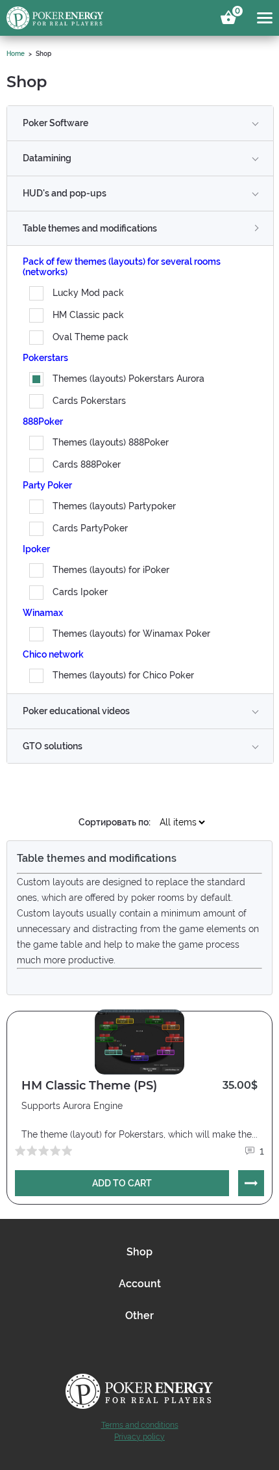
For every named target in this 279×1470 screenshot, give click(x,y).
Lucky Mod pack (88, 292)
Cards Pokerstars (89, 400)
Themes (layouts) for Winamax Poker (131, 633)
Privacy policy (139, 1436)
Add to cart (122, 1183)
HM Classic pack (88, 315)
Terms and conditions (139, 1425)
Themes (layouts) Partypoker (114, 506)
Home (15, 53)
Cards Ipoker (80, 592)
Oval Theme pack (90, 337)
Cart (235, 13)
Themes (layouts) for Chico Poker (123, 675)
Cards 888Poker (87, 464)
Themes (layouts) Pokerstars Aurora (128, 378)
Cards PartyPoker (90, 528)
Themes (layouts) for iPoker (111, 570)
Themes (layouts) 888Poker (111, 442)
